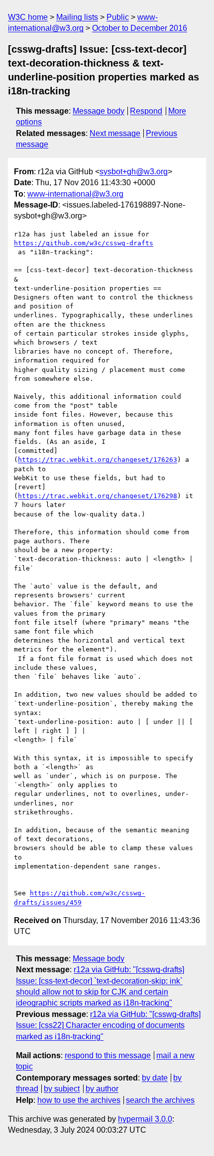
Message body (98, 111)
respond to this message (108, 1055)
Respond (146, 111)
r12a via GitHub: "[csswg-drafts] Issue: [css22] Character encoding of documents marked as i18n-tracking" (108, 1025)
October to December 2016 (139, 28)
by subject (62, 1088)
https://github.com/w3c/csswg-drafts (83, 243)
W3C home (28, 17)
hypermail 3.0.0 (145, 1119)
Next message (115, 133)
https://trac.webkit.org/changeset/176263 (97, 459)
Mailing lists (77, 17)
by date (155, 1078)
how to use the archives (78, 1100)
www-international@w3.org (75, 194)
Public (118, 17)
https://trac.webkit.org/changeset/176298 (97, 496)
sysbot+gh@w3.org (134, 171)
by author (102, 1088)
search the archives (160, 1100)
